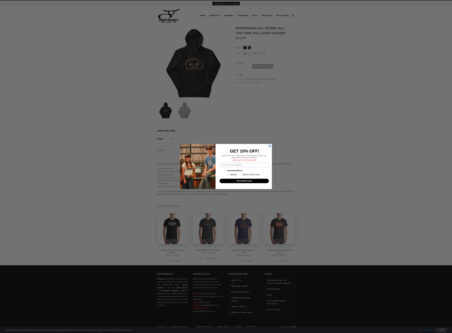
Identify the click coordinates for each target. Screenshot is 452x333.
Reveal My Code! (244, 181)
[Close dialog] (270, 146)
